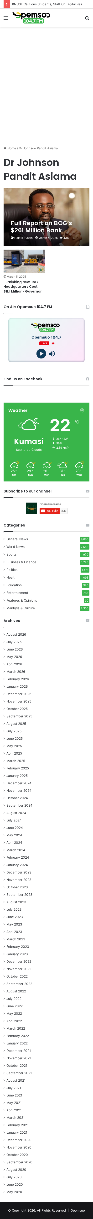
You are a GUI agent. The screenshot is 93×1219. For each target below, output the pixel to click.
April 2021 (13, 1110)
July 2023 (14, 909)
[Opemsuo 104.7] (31, 17)
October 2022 (17, 976)
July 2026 (14, 642)
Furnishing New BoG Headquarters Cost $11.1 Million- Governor (23, 287)
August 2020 (16, 1170)
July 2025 (13, 731)
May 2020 (14, 1192)
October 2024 (17, 798)
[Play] (41, 353)
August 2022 (16, 991)
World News (15, 547)
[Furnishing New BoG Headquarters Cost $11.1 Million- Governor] (24, 261)
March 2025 (15, 761)
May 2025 (14, 746)
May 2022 (14, 1013)
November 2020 (18, 1147)
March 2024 (15, 850)
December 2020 (18, 1140)
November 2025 (18, 701)
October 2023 (17, 887)
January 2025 (17, 776)
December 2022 (18, 961)
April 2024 (14, 842)
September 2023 (19, 895)
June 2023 (14, 917)
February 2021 (17, 1125)
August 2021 (16, 1080)
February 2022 (17, 1036)
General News (17, 539)
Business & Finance (21, 562)
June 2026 (14, 649)
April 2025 (14, 753)
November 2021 (18, 1058)
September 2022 (19, 984)
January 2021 (16, 1132)
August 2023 (16, 902)
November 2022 (18, 969)
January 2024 (17, 865)
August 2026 (16, 634)
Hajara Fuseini (23, 238)
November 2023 (18, 880)
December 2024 (18, 783)
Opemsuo (78, 1210)
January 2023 (17, 954)
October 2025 (17, 709)
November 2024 (18, 790)
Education (14, 585)
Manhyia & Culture (20, 608)
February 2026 (17, 679)
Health (11, 577)
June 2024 (14, 828)
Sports (11, 554)
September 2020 (19, 1162)
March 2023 (15, 939)
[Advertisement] (46, 95)
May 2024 (14, 835)
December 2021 (18, 1051)
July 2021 (13, 1088)
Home (11, 148)
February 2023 (17, 947)
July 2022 (13, 999)
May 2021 (13, 1103)
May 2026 (14, 657)
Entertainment (17, 593)
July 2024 (14, 820)
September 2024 (19, 805)
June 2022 (14, 1006)
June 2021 (14, 1095)
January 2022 (17, 1043)
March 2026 (15, 672)
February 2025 (17, 768)
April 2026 (14, 664)
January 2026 (17, 686)
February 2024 (17, 857)
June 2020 (14, 1184)
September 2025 (19, 716)
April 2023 (14, 932)
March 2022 (15, 1028)
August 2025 (16, 724)
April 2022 (14, 1021)
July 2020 (14, 1177)
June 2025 (14, 738)
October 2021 (16, 1065)
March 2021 (15, 1117)
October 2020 (17, 1155)
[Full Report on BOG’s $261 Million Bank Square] (46, 217)
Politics (11, 570)
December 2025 (18, 694)
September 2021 (19, 1073)
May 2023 (14, 924)
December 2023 (18, 872)
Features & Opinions (21, 600)
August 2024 (16, 813)
